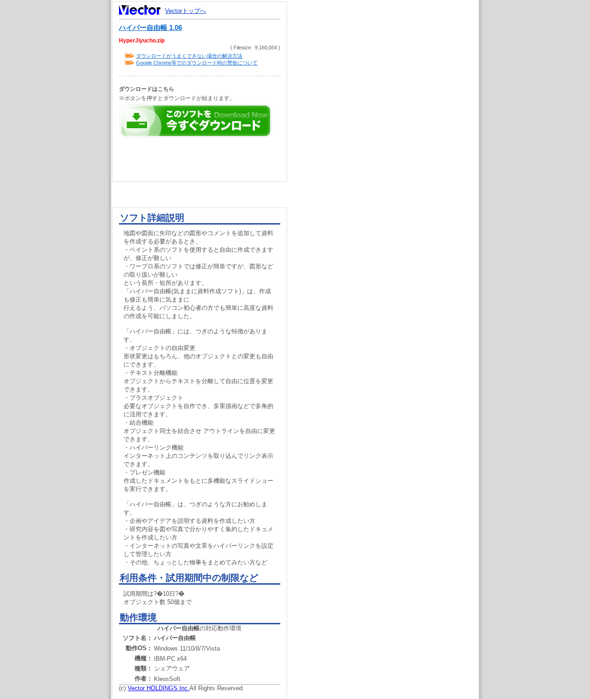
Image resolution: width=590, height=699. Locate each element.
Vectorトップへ (185, 10)
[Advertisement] (391, 175)
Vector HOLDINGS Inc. (158, 688)
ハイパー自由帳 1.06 (150, 27)
